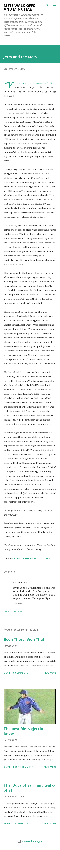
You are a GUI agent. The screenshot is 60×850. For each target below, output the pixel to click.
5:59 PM (17, 603)
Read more (50, 672)
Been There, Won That (24, 639)
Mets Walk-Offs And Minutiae (19, 7)
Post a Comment (14, 611)
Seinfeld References (24, 558)
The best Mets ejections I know (27, 731)
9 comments (20, 672)
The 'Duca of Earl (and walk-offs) (29, 788)
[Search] (47, 5)
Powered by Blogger (32, 841)
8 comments (20, 823)
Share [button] (49, 558)
